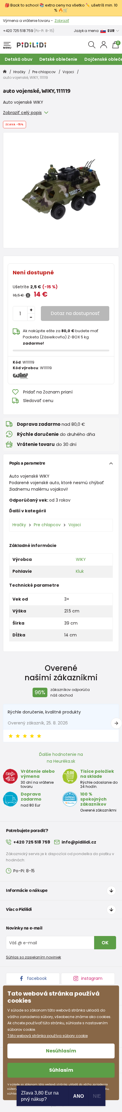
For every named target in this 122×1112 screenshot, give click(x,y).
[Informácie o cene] (28, 295)
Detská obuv (18, 59)
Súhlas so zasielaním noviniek (33, 957)
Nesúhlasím (61, 1050)
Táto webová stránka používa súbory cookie (47, 1035)
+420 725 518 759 (18, 30)
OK (105, 942)
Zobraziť (61, 20)
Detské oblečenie (58, 59)
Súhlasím (61, 1070)
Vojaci (68, 71)
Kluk (80, 571)
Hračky (19, 71)
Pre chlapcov (44, 71)
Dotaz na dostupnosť (75, 313)
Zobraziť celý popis (22, 113)
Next (116, 723)
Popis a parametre (27, 463)
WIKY (81, 559)
